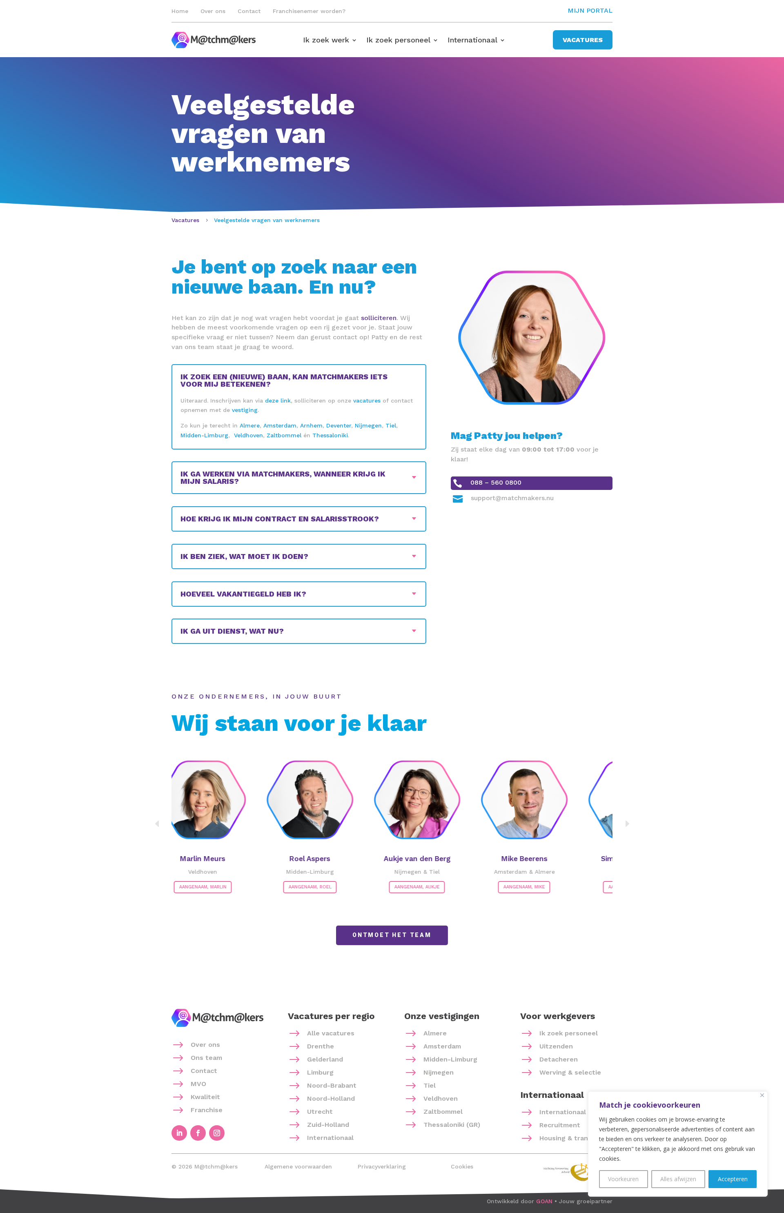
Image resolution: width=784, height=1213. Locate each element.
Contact (249, 11)
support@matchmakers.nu (512, 498)
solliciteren (378, 318)
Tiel (390, 425)
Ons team (206, 1058)
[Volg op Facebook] (198, 1133)
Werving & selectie (570, 1072)
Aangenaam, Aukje (392, 887)
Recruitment (559, 1125)
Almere (250, 425)
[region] (678, 1144)
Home (180, 11)
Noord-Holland (331, 1098)
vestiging (245, 410)
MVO (198, 1084)
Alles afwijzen (678, 1179)
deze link (278, 400)
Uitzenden (556, 1046)
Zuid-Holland (328, 1124)
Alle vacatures (330, 1033)
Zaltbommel (284, 435)
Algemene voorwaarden (298, 1166)
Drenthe (320, 1046)
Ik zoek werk (326, 40)
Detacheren (558, 1059)
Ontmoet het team (392, 935)
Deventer (338, 425)
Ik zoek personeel (398, 40)
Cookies (462, 1166)
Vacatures (583, 40)
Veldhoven (248, 435)
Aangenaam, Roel (284, 887)
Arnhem (311, 425)
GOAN (544, 1201)
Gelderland (325, 1059)
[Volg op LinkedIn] (179, 1133)
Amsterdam (279, 425)
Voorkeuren (623, 1179)
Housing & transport (572, 1138)
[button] (627, 824)
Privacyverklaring (382, 1166)
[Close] (762, 1095)
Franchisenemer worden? (309, 11)
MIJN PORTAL (590, 10)
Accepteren (733, 1179)
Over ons (212, 11)
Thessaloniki (330, 435)
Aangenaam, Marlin (177, 887)
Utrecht (320, 1111)
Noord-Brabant (331, 1085)
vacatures (367, 400)
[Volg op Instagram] (217, 1133)
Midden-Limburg (204, 435)
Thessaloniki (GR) (451, 1124)
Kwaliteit (205, 1097)
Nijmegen (368, 425)
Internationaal (472, 40)
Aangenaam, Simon (607, 887)
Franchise (207, 1110)
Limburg (320, 1072)
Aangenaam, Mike (499, 887)
